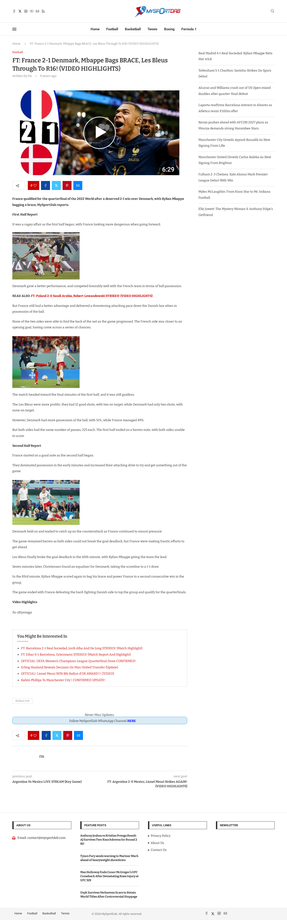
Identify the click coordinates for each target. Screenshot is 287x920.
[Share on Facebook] (45, 185)
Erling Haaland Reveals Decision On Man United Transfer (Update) (69, 667)
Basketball (133, 29)
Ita (41, 757)
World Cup (22, 701)
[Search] (272, 11)
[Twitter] (20, 11)
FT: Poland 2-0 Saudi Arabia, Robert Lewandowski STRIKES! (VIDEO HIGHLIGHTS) (91, 296)
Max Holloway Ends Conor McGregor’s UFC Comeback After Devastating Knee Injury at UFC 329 (109, 876)
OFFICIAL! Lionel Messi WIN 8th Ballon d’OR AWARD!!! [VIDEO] (67, 674)
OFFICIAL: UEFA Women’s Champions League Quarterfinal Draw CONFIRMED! (78, 661)
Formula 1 (189, 29)
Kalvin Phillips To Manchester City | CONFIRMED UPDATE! (63, 680)
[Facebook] (14, 11)
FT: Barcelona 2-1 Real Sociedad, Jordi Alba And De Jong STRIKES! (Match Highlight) (81, 648)
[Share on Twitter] (56, 185)
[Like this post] (35, 185)
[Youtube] (31, 11)
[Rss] (43, 11)
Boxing (169, 29)
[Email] (37, 11)
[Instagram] (26, 11)
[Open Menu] (14, 29)
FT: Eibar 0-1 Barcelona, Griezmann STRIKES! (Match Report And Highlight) (76, 654)
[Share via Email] (77, 185)
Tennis (152, 29)
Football (112, 29)
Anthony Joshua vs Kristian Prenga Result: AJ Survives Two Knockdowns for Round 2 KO (108, 839)
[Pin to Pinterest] (67, 185)
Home (95, 29)
